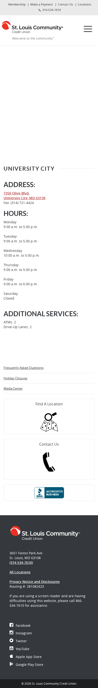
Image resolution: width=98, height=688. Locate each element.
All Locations (20, 572)
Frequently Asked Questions (24, 368)
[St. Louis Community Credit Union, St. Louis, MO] (32, 29)
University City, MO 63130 (24, 198)
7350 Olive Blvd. (16, 193)
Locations (84, 4)
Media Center (13, 388)
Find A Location (49, 404)
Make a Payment (41, 4)
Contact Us (65, 4)
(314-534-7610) (21, 562)
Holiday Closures (15, 378)
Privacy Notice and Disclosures (35, 581)
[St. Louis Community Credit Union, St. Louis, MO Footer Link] (45, 532)
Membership (16, 4)
